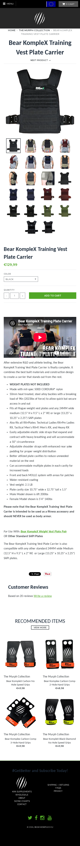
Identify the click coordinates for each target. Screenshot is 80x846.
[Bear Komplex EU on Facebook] (36, 817)
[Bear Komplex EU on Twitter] (30, 817)
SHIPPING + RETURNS (58, 785)
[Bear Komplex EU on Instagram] (42, 817)
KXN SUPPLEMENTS (22, 791)
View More (40, 627)
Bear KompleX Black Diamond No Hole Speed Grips (59, 741)
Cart (70, 4)
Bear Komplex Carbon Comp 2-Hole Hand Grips (59, 683)
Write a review (43, 596)
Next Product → (41, 60)
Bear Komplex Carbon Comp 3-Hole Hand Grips (20, 741)
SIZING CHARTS (22, 801)
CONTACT (22, 804)
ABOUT (21, 798)
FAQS (58, 788)
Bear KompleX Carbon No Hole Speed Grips (20, 683)
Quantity (9, 290)
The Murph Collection (34, 30)
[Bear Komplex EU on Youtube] (50, 817)
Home (11, 30)
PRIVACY (58, 791)
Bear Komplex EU (43, 827)
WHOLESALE (21, 795)
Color (7, 274)
